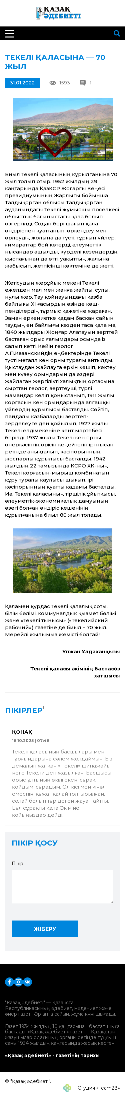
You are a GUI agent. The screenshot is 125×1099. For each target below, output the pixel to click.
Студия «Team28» (98, 1088)
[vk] (27, 981)
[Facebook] (9, 981)
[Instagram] (18, 981)
